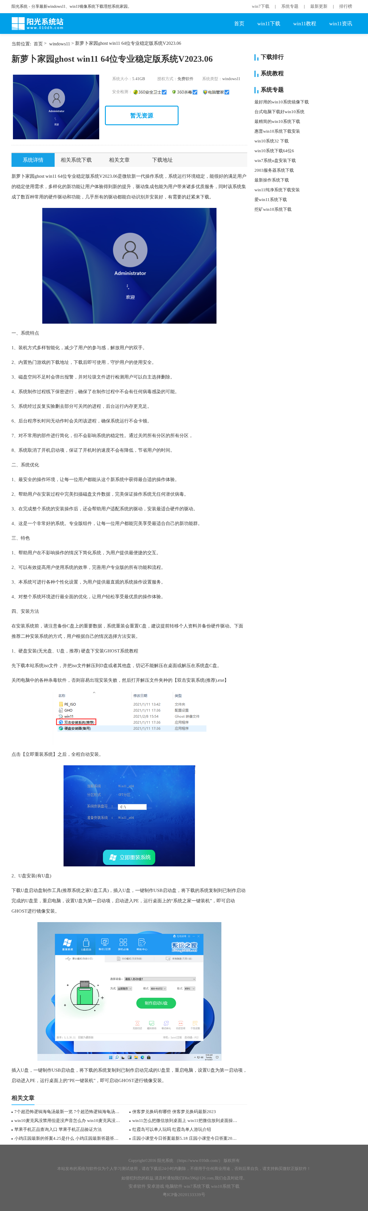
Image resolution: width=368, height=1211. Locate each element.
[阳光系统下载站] (40, 24)
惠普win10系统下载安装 (277, 131)
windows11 (59, 43)
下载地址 (162, 160)
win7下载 (260, 6)
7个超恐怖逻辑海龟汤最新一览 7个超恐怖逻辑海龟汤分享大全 (67, 1111)
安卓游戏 (155, 1186)
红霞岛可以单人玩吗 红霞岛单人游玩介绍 (171, 1129)
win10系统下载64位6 (274, 150)
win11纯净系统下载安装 (277, 190)
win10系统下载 (225, 1186)
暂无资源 (141, 115)
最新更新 (318, 6)
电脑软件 (174, 1186)
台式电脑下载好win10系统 (279, 111)
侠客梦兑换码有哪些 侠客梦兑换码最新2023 (174, 1111)
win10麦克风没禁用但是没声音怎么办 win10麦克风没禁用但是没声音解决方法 (67, 1120)
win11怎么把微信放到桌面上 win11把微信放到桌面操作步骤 (185, 1120)
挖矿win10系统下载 (273, 209)
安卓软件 (137, 1186)
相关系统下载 (76, 160)
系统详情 (33, 160)
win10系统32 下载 (271, 141)
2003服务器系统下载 (274, 170)
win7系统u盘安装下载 (275, 160)
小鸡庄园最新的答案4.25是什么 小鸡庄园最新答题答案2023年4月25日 (67, 1138)
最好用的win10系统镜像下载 (281, 102)
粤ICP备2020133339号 (184, 1194)
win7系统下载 (197, 1186)
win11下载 (268, 23)
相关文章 (119, 160)
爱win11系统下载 (270, 199)
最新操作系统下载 (271, 180)
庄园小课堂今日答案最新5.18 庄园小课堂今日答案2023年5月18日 (185, 1138)
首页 (239, 23)
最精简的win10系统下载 (277, 121)
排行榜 (345, 6)
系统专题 (289, 6)
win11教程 (304, 23)
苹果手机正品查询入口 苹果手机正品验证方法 (58, 1129)
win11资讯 (340, 23)
